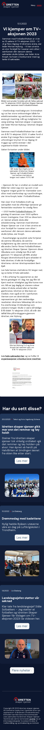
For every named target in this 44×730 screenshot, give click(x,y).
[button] (39, 6)
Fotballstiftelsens (24, 211)
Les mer (22, 461)
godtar (33, 719)
